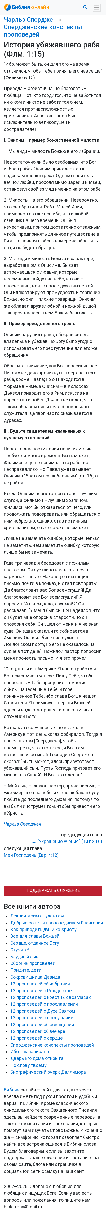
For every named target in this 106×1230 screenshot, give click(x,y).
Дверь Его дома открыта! (37, 1058)
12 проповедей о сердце (36, 1038)
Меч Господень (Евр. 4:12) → (34, 855)
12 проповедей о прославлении (44, 1004)
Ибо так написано (29, 1051)
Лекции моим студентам (37, 915)
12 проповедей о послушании (41, 1017)
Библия (12, 1089)
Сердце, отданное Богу (34, 943)
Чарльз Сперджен (30, 19)
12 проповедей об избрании (40, 983)
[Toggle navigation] (97, 8)
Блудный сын (24, 956)
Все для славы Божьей (34, 936)
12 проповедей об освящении (42, 1024)
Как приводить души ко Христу (43, 929)
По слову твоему (28, 1065)
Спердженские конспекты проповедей (52, 1045)
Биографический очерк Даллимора (48, 1072)
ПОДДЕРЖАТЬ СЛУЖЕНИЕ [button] (53, 890)
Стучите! (19, 949)
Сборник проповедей (32, 963)
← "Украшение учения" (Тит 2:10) (67, 841)
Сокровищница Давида (35, 977)
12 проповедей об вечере (37, 1031)
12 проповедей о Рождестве (41, 990)
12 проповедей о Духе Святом (42, 1011)
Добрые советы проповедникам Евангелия (56, 922)
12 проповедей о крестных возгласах (50, 997)
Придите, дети (25, 970)
